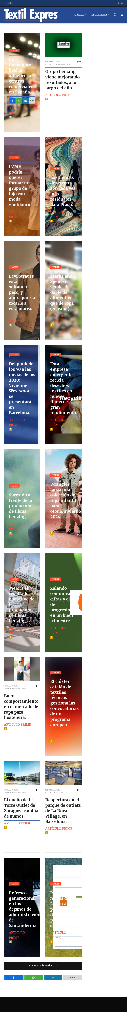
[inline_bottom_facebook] (13, 977)
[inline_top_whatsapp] (19, 101)
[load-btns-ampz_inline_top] (32, 101)
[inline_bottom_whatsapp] (33, 977)
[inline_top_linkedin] (25, 101)
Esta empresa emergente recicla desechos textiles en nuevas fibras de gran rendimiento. (63, 388)
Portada (79, 14)
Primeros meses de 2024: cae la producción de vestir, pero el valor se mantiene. (63, 909)
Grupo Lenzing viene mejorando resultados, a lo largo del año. (62, 79)
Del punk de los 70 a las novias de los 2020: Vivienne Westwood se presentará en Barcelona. (22, 388)
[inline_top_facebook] (12, 101)
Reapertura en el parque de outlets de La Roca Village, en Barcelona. (63, 810)
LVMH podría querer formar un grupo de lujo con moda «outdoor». (20, 185)
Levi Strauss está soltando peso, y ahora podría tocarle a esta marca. (22, 292)
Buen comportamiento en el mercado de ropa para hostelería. (21, 706)
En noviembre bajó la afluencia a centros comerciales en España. (21, 76)
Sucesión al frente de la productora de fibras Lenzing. (20, 505)
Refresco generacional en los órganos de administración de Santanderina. (25, 909)
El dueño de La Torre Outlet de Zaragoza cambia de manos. (21, 808)
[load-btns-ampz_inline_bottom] (72, 977)
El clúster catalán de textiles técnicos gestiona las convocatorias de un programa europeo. (64, 703)
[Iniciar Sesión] (118, 3)
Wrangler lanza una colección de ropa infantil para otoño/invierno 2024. (65, 500)
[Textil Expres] (31, 15)
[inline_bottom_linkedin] (53, 977)
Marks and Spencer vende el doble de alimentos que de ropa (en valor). (62, 292)
